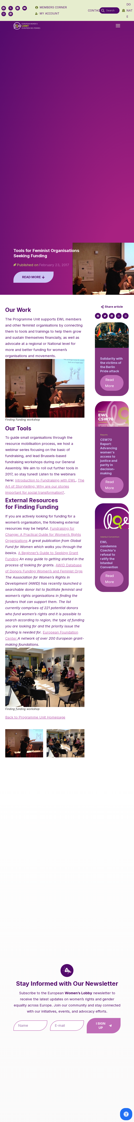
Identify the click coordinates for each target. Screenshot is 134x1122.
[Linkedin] (10, 14)
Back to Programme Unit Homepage (35, 717)
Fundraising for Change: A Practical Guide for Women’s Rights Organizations (43, 534)
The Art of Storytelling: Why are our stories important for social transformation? (44, 486)
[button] (118, 26)
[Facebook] (3, 8)
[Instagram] (3, 14)
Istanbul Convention (109, 537)
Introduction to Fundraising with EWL (45, 480)
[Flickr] (17, 8)
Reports (104, 435)
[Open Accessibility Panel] (126, 1114)
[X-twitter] (10, 8)
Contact (95, 10)
